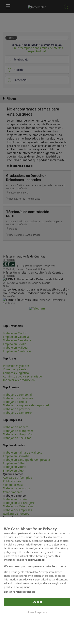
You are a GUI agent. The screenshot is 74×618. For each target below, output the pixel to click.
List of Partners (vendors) (20, 591)
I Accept (37, 602)
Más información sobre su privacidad (32, 557)
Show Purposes (37, 612)
